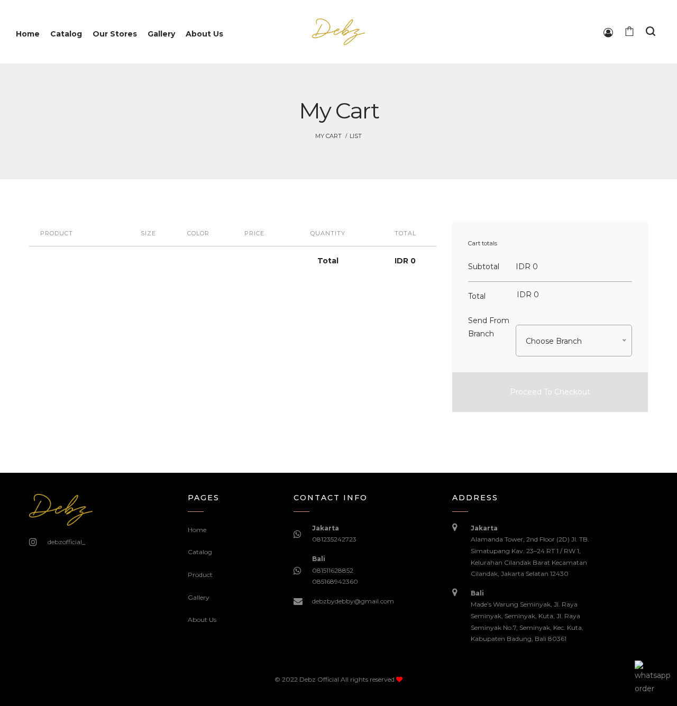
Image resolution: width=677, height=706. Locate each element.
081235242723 (334, 539)
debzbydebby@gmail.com (353, 601)
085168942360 (335, 581)
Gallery (198, 597)
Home (197, 530)
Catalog (200, 552)
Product (200, 575)
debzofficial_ (66, 542)
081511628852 (332, 570)
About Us (202, 620)
